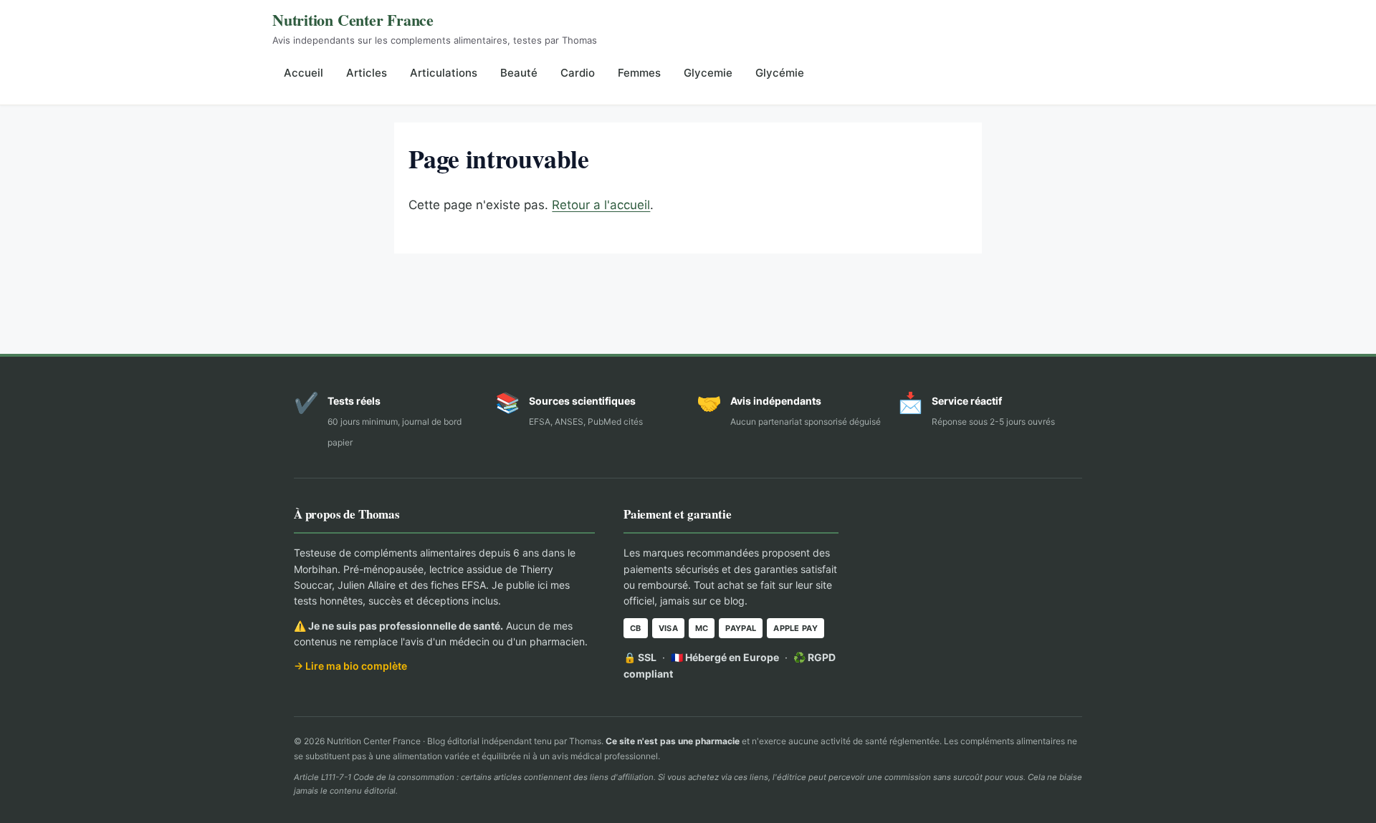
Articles (366, 73)
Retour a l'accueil (601, 205)
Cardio (577, 73)
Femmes (639, 73)
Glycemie (708, 73)
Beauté (519, 73)
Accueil (303, 73)
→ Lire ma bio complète (350, 666)
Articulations (443, 73)
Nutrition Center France (353, 20)
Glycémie (779, 73)
